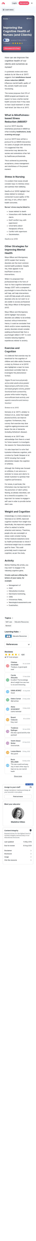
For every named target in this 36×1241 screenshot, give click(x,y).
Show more (18, 776)
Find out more (18, 796)
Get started (24, 3)
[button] (32, 3)
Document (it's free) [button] (13, 48)
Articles (5, 18)
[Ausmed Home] (3, 3)
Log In (14, 3)
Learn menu (9, 10)
